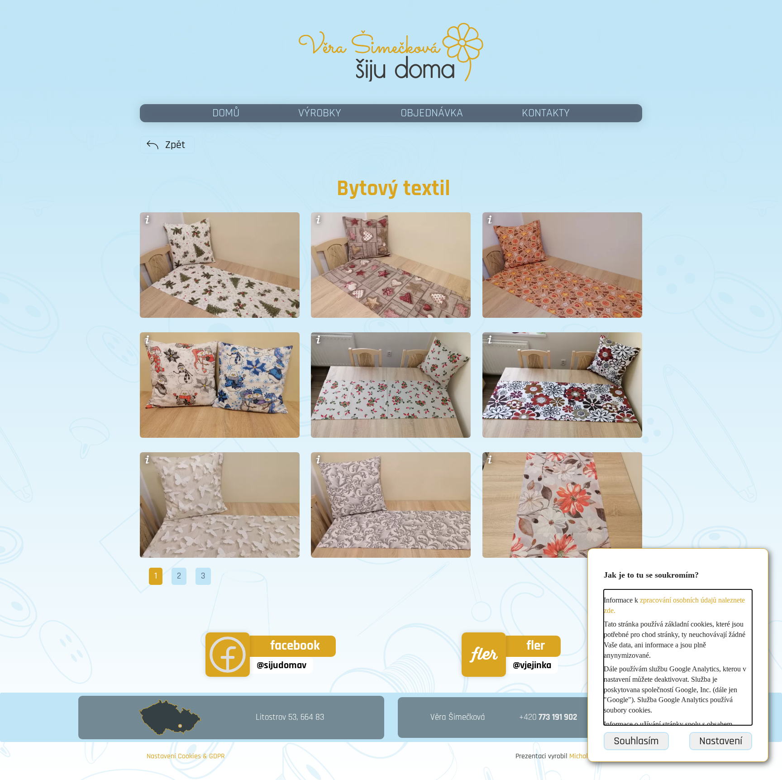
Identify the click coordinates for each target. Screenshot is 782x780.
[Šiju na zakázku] (391, 52)
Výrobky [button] (319, 112)
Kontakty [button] (546, 112)
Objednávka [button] (432, 112)
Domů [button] (225, 112)
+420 (548, 717)
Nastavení (720, 741)
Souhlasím (636, 741)
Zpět (175, 145)
